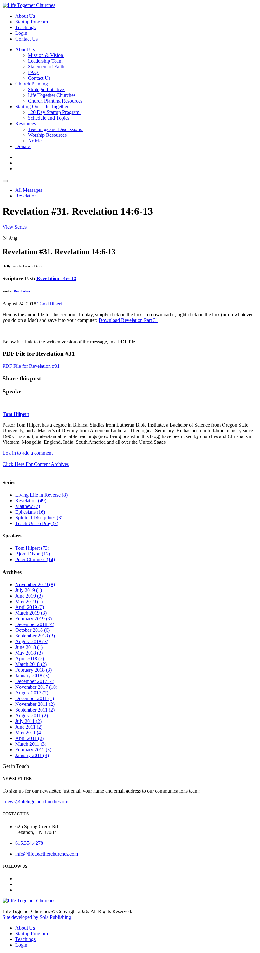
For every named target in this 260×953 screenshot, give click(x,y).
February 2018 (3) (33, 670)
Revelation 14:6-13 (56, 278)
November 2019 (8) (35, 584)
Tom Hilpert (49, 303)
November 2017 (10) (36, 687)
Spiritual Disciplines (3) (38, 517)
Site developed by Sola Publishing (37, 917)
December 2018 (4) (34, 624)
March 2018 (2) (31, 664)
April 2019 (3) (29, 607)
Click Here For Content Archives (36, 464)
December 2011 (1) (34, 698)
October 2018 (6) (32, 630)
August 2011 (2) (31, 715)
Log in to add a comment (28, 452)
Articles (36, 140)
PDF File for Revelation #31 (31, 366)
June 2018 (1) (29, 647)
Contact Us (26, 38)
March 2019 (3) (31, 613)
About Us (25, 16)
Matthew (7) (27, 506)
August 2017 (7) (31, 692)
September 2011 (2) (35, 709)
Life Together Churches (52, 95)
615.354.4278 (29, 843)
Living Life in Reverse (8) (41, 495)
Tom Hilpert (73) (32, 548)
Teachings (25, 27)
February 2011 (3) (33, 749)
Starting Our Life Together (42, 106)
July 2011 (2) (28, 721)
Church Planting (32, 83)
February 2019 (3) (33, 618)
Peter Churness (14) (35, 559)
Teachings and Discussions (55, 129)
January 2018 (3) (32, 675)
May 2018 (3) (29, 652)
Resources (26, 123)
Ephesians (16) (30, 512)
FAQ (33, 72)
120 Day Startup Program (54, 112)
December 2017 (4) (34, 681)
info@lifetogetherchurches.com (46, 853)
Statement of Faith (47, 66)
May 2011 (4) (28, 732)
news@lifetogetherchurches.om (36, 801)
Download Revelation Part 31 (128, 320)
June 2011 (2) (28, 727)
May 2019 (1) (29, 601)
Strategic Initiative (46, 89)
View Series (15, 226)
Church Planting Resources (56, 100)
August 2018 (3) (31, 641)
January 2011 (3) (32, 755)
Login (21, 33)
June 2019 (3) (29, 596)
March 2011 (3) (30, 744)
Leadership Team (46, 61)
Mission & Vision (46, 55)
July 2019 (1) (28, 590)
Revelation (26, 195)
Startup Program (31, 21)
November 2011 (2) (35, 704)
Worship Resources (48, 135)
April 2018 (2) (29, 658)
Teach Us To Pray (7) (36, 523)
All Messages (28, 190)
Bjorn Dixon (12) (32, 553)
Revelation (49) (30, 500)
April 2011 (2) (29, 738)
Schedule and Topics (49, 118)
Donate (23, 146)
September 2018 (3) (35, 635)
